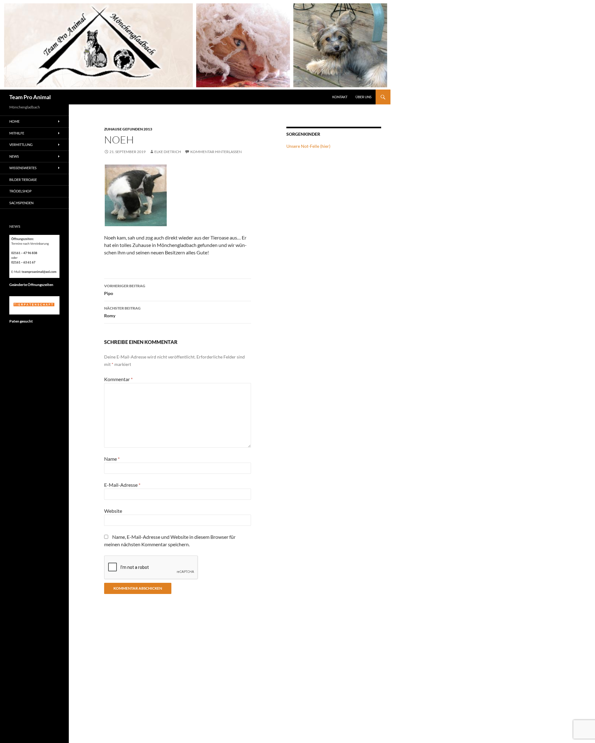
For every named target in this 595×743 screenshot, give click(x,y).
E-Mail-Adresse (122, 485)
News (14, 156)
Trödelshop (20, 191)
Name (112, 459)
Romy (122, 312)
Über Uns (363, 97)
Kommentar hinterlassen (216, 151)
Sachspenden (21, 203)
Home (14, 121)
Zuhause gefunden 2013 (128, 129)
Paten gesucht (21, 321)
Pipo (124, 290)
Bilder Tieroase (23, 180)
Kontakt (339, 97)
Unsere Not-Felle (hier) (308, 146)
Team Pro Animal (30, 97)
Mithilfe (16, 133)
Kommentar (118, 379)
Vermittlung (21, 145)
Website (113, 511)
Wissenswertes (23, 168)
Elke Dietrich (167, 151)
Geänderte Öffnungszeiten (31, 284)
